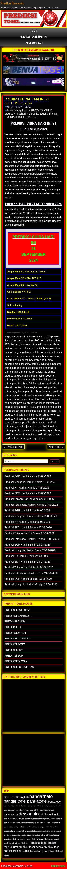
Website (17, 185)
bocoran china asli (31, 344)
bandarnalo (41, 796)
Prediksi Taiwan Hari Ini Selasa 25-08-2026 (29, 533)
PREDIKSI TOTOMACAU (19, 667)
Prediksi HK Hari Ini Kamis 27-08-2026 (26, 487)
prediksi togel (39, 842)
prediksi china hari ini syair (20, 407)
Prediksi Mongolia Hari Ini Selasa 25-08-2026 (30, 516)
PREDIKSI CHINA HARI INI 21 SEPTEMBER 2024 (27, 101)
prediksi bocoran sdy (45, 823)
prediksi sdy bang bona (18, 839)
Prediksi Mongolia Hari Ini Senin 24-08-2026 (30, 550)
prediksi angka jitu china (40, 371)
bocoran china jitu (30, 356)
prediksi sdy (44, 835)
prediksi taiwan (24, 843)
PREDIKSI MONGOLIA (17, 638)
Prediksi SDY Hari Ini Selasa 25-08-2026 (28, 527)
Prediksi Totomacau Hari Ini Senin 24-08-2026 (31, 573)
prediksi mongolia (24, 827)
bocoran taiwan (55, 806)
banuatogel (37, 801)
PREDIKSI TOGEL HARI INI (33, 36)
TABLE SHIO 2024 (33, 42)
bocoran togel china (18, 110)
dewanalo (29, 813)
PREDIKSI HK (12, 627)
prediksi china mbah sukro (20, 418)
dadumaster (11, 814)
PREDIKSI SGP (13, 655)
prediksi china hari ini (17, 113)
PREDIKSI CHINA (42, 110)
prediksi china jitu (30, 410)
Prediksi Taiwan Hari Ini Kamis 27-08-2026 (29, 499)
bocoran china (19, 336)
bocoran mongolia (31, 806)
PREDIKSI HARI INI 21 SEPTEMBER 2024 (33, 204)
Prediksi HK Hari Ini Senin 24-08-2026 (26, 556)
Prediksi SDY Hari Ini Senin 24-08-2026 (27, 561)
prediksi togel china (48, 434)
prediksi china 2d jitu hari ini (28, 383)
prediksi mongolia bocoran (30, 831)
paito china (18, 371)
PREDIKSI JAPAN (15, 632)
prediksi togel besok (31, 846)
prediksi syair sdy (11, 843)
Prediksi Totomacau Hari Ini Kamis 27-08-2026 (31, 504)
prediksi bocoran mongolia (26, 823)
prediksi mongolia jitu (12, 835)
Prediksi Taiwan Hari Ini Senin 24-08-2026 (28, 567)
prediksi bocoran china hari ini (29, 379)
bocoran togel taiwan (45, 810)
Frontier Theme (58, 865)
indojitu (43, 814)
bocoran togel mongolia (13, 810)
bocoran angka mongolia (13, 806)
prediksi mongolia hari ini (51, 831)
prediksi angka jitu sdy (41, 819)
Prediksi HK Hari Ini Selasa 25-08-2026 (27, 521)
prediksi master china (24, 430)
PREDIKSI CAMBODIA (17, 615)
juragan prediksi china (25, 367)
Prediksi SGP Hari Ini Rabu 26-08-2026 (27, 510)
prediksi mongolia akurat (41, 827)
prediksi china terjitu (33, 422)
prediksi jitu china (26, 426)
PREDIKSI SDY (13, 650)
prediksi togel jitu (23, 850)
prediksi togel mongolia (43, 851)
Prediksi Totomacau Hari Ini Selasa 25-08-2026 (31, 539)
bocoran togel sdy (30, 810)
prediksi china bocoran (38, 391)
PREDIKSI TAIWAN (15, 661)
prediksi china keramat (46, 414)
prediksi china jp (50, 410)
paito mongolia (9, 819)
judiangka (54, 814)
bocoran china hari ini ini (28, 348)
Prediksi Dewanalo (12, 3)
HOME (33, 30)
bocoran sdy (43, 806)
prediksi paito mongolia (30, 835)
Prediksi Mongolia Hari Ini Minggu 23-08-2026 (30, 584)
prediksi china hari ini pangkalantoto (38, 403)
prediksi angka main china (20, 375)
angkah (24, 797)
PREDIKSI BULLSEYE (17, 610)
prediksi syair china (49, 430)
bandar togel (15, 801)
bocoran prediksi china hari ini (22, 364)
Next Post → (56, 446)
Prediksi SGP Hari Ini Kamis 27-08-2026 (27, 476)
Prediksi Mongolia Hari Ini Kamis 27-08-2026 (30, 482)
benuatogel (54, 801)
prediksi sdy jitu (34, 839)
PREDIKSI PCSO (14, 644)
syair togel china (35, 438)
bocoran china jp (51, 356)
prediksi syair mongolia (50, 839)
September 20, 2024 (19, 107)
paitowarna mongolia (24, 819)
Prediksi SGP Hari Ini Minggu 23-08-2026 (28, 578)
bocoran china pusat (16, 360)
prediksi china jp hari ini (18, 414)
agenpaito (11, 797)
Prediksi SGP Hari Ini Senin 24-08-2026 (27, 544)
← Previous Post (13, 446)
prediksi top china (15, 438)
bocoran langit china (41, 360)
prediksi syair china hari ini (20, 434)
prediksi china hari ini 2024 (36, 395)
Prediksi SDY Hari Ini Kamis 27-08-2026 (27, 493)
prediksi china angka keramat (30, 387)
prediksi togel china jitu (43, 113)
